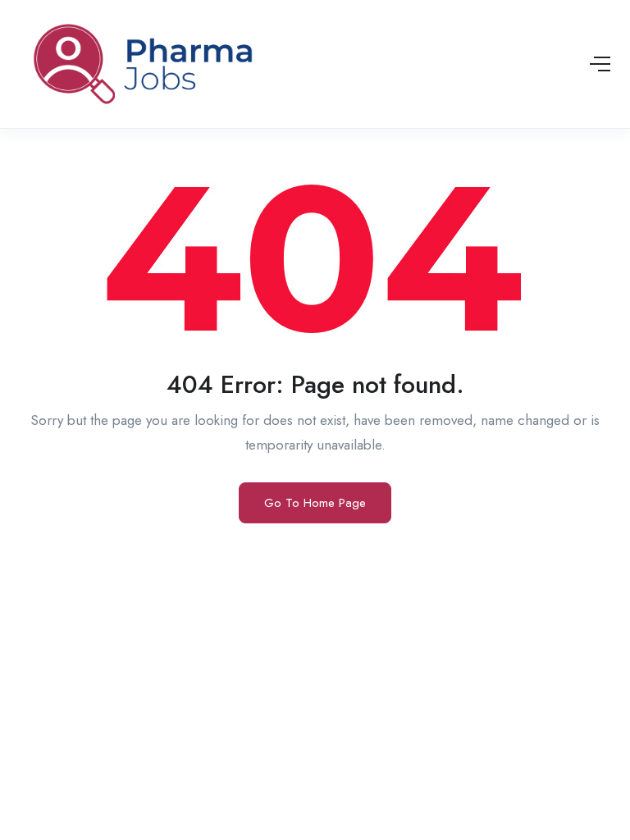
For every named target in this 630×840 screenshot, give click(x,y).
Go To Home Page (315, 503)
